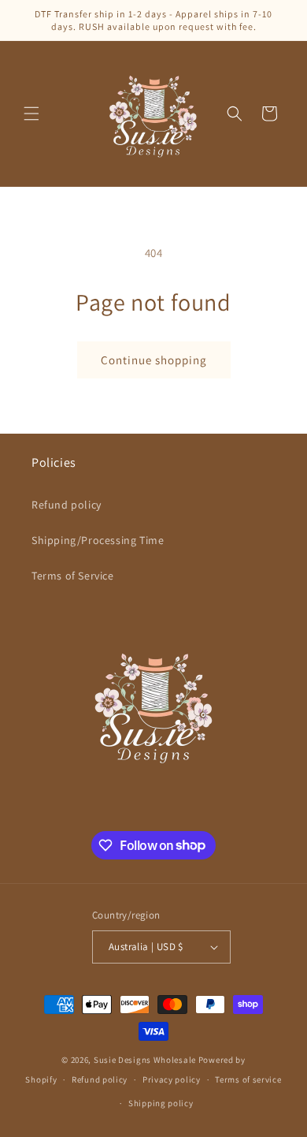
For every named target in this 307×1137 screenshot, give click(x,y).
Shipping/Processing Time (97, 540)
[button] (31, 113)
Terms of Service (72, 575)
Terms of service (248, 1079)
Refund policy (66, 505)
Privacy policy (171, 1079)
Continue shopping (154, 359)
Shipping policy (161, 1103)
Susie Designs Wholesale (145, 1059)
